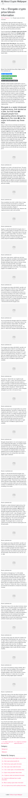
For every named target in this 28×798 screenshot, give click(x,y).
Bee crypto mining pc (7, 74)
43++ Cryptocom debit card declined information (13, 775)
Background (4, 749)
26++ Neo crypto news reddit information (11, 767)
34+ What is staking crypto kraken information (12, 782)
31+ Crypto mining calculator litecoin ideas (12, 772)
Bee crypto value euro (7, 78)
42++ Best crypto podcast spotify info (10, 761)
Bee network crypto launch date (9, 76)
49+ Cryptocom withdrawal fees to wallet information (11, 778)
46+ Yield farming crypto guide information (12, 764)
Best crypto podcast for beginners (9, 80)
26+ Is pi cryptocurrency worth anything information (14, 785)
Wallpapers (4, 752)
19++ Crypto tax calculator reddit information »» (20, 742)
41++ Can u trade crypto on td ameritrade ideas (13, 769)
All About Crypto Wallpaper (14, 1)
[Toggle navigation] (3, 3)
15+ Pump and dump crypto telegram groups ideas (14, 758)
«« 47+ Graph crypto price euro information (7, 742)
